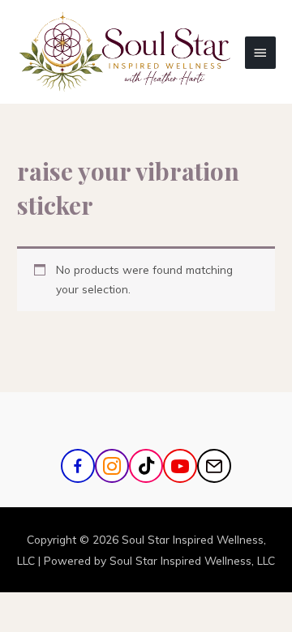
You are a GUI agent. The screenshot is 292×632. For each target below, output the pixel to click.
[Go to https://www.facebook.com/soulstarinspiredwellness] (78, 466)
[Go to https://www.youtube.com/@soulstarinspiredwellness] (180, 466)
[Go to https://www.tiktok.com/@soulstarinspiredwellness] (146, 466)
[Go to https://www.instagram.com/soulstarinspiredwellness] (112, 466)
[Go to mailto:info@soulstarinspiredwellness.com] (214, 466)
